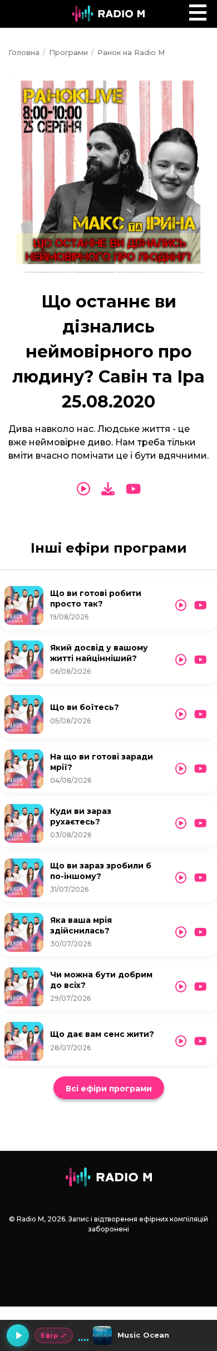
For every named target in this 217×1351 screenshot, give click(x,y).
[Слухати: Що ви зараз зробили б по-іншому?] (181, 878)
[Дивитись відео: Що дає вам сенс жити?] (200, 1041)
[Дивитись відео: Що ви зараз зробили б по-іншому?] (200, 878)
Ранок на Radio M (131, 52)
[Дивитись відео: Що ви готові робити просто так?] (200, 605)
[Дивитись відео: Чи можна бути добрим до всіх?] (200, 987)
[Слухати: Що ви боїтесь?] (181, 714)
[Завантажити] (108, 489)
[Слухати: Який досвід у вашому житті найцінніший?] (181, 660)
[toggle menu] (197, 12)
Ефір (49, 1335)
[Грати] (18, 1335)
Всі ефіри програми (109, 1089)
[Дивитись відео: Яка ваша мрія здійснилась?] (200, 932)
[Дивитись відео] (133, 489)
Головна (24, 52)
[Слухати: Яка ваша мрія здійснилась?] (181, 932)
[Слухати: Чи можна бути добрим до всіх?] (181, 987)
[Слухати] (83, 489)
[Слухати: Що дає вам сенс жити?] (181, 1041)
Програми (68, 52)
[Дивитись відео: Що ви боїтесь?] (200, 714)
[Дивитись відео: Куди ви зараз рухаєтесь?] (200, 823)
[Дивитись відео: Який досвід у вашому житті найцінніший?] (200, 660)
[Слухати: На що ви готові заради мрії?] (181, 769)
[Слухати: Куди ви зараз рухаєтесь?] (181, 823)
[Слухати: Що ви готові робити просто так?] (181, 605)
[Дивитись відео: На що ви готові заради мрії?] (200, 769)
